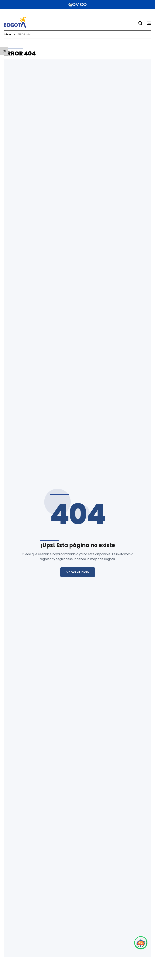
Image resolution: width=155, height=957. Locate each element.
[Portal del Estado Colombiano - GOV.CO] (77, 4)
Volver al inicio (77, 572)
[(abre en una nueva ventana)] (140, 942)
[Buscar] (140, 23)
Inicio (7, 34)
